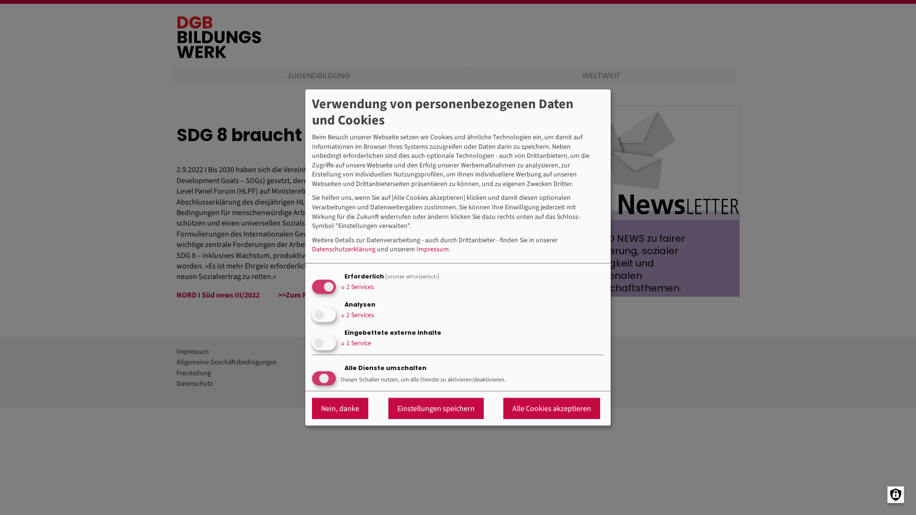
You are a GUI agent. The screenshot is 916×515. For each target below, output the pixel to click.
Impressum (432, 249)
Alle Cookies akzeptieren (551, 408)
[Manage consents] (895, 494)
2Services (357, 287)
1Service (356, 343)
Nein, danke (340, 408)
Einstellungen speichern (436, 408)
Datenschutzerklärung (343, 249)
